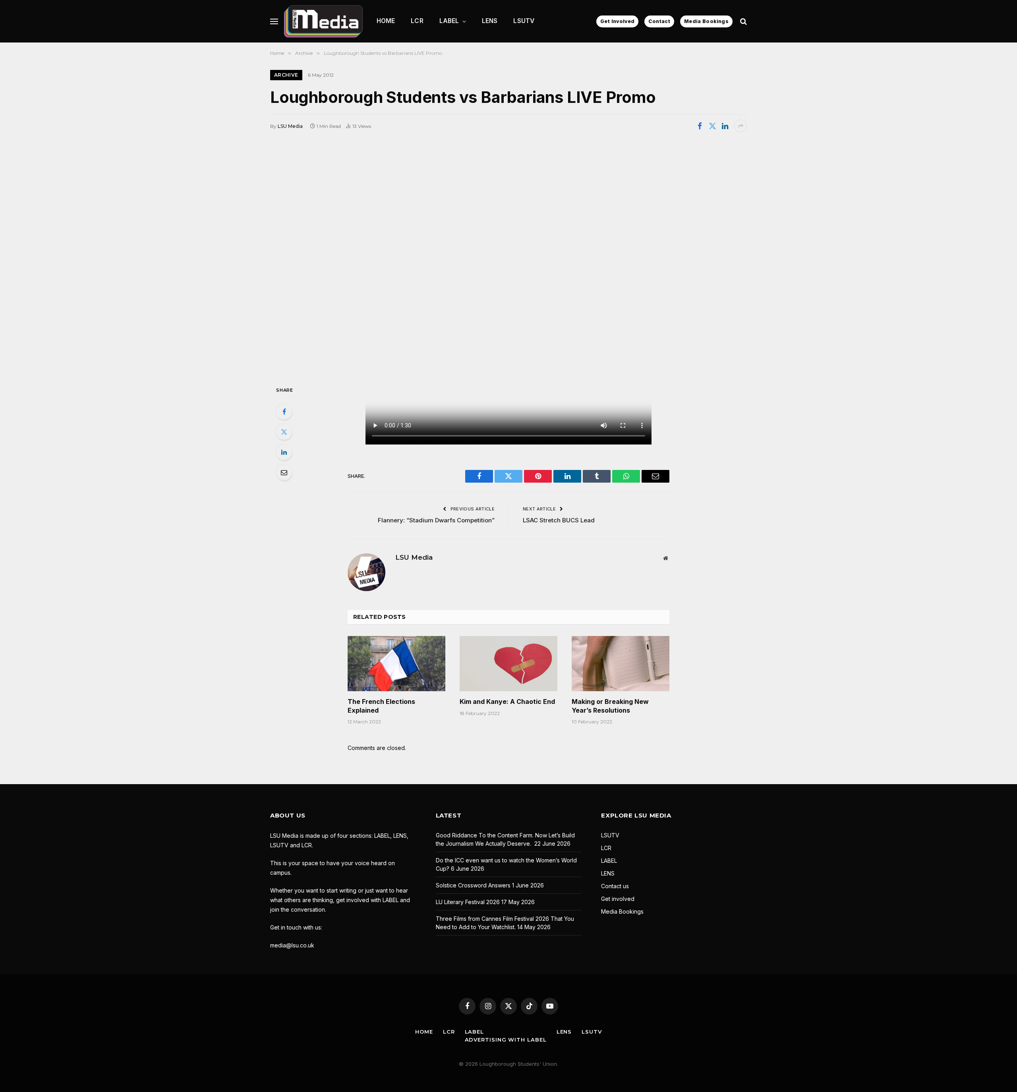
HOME (386, 21)
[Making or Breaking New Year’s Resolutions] (620, 663)
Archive (286, 75)
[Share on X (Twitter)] (712, 126)
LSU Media (290, 126)
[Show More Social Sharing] (740, 126)
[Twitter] (284, 432)
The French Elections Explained (381, 706)
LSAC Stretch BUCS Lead (559, 520)
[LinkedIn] (284, 452)
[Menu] (274, 21)
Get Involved (617, 21)
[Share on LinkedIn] (725, 126)
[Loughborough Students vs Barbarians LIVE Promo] (508, 258)
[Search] (743, 21)
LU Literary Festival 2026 (468, 902)
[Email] (284, 472)
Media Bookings (706, 21)
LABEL (449, 21)
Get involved (617, 898)
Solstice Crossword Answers (473, 885)
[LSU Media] (323, 21)
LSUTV (523, 21)
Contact (659, 21)
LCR (417, 21)
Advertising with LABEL (506, 1039)
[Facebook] (284, 411)
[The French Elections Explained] (396, 663)
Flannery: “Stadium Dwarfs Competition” (436, 520)
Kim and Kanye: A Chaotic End (507, 701)
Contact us (615, 886)
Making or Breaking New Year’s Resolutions (610, 706)
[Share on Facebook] (700, 126)
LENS (490, 21)
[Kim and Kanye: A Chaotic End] (508, 663)
